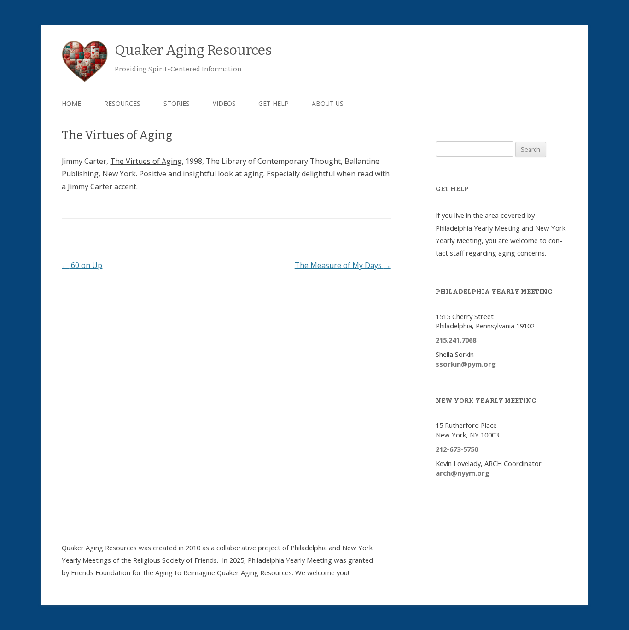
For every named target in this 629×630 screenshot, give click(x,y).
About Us (328, 103)
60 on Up (82, 265)
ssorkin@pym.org (466, 363)
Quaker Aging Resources (193, 50)
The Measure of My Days (343, 265)
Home (71, 103)
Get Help (273, 103)
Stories (176, 103)
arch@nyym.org (462, 473)
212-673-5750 (457, 449)
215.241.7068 (456, 339)
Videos (224, 103)
